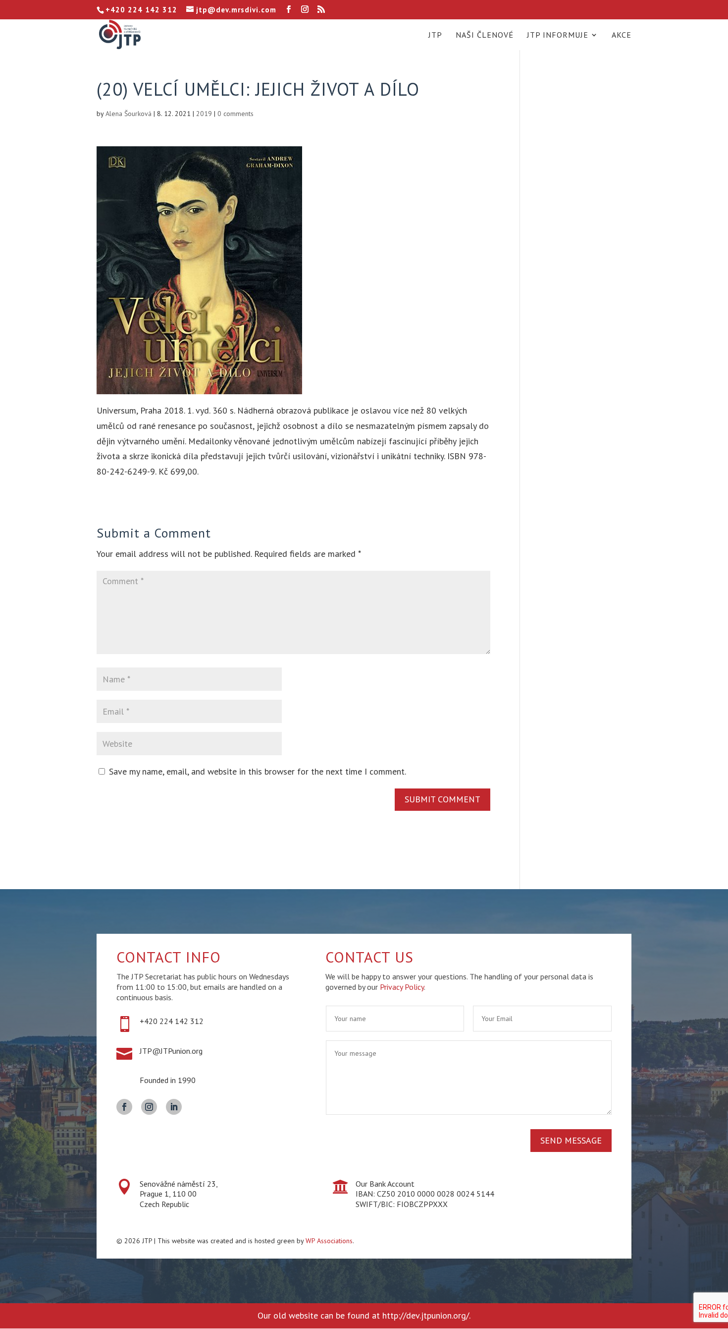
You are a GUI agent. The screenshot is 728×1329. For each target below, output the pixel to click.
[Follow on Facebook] (124, 1107)
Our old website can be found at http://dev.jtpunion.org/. (364, 1315)
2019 (204, 113)
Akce (621, 35)
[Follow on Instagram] (149, 1107)
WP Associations (329, 1240)
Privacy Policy (402, 987)
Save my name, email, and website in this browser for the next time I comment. (257, 771)
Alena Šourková (128, 113)
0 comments (235, 113)
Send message (571, 1140)
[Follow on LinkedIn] (174, 1107)
